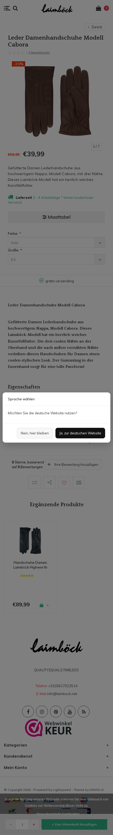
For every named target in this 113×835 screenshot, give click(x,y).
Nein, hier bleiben (35, 433)
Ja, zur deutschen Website (80, 433)
